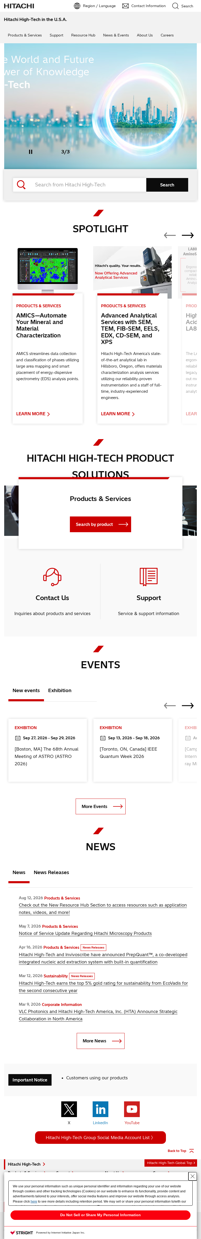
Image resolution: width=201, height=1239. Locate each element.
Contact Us (52, 598)
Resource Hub (83, 35)
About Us (145, 35)
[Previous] (170, 235)
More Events (94, 806)
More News (94, 1040)
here (34, 1201)
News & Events (116, 35)
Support (56, 35)
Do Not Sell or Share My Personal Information (100, 1215)
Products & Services (25, 35)
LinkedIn (100, 1123)
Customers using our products (97, 1077)
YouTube (132, 1123)
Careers (167, 35)
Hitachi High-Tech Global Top (169, 1163)
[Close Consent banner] (192, 1176)
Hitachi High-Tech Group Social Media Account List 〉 (100, 1137)
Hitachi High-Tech (24, 1164)
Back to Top (177, 1151)
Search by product (94, 524)
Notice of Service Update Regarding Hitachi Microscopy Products (85, 933)
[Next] (188, 235)
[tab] (26, 691)
